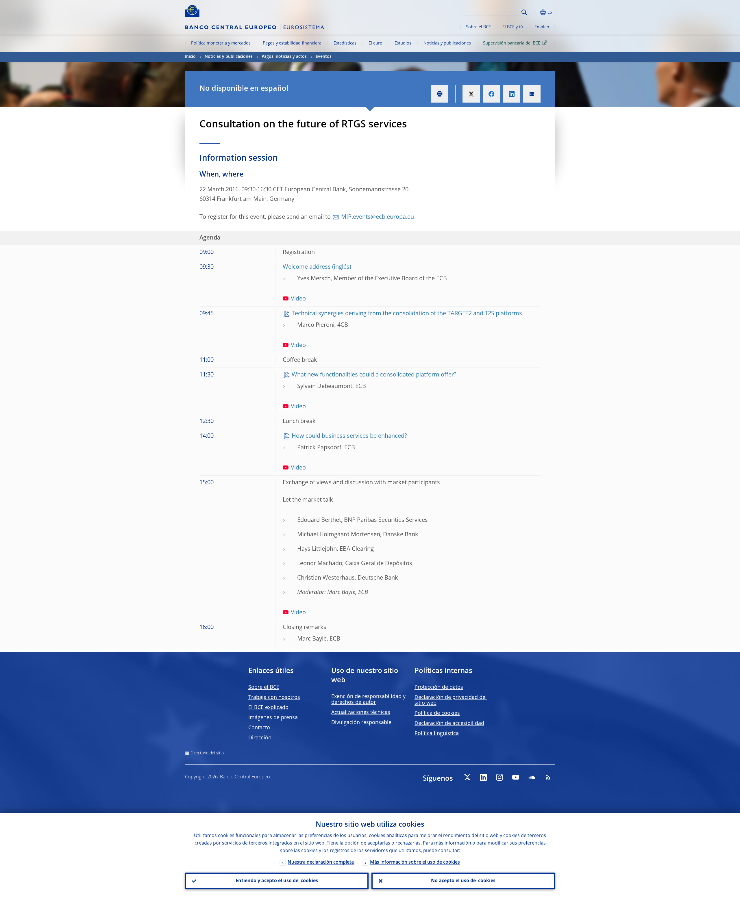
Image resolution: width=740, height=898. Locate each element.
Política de (437, 713)
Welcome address (307, 267)
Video (298, 299)
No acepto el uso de (463, 881)
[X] (467, 777)
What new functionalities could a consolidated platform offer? (374, 375)
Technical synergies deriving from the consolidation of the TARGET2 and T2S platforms (407, 314)
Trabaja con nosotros (274, 697)
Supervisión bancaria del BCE (511, 43)
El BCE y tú (512, 27)
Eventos (324, 57)
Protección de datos (439, 687)
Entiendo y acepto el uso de (277, 881)
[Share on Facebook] (491, 94)
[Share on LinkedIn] (511, 94)
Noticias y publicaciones (447, 43)
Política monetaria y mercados (221, 43)
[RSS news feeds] (548, 777)
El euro (375, 43)
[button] (535, 12)
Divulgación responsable (361, 722)
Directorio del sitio (207, 753)
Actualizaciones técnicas (360, 712)
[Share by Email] (532, 94)
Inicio (190, 57)
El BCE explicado (268, 707)
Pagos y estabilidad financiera (292, 43)
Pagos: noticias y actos (284, 57)
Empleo (541, 27)
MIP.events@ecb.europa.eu (377, 217)
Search (524, 12)
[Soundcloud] (532, 777)
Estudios (403, 43)
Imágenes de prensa (273, 717)
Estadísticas (345, 43)
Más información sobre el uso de (415, 862)
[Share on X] (471, 94)
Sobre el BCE (478, 27)
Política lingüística (437, 733)
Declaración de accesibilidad (449, 723)
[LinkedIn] (483, 777)
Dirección (259, 738)
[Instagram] (499, 777)
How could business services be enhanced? (349, 436)
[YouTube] (516, 777)
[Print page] (439, 94)
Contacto (259, 727)
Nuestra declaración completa (321, 862)
